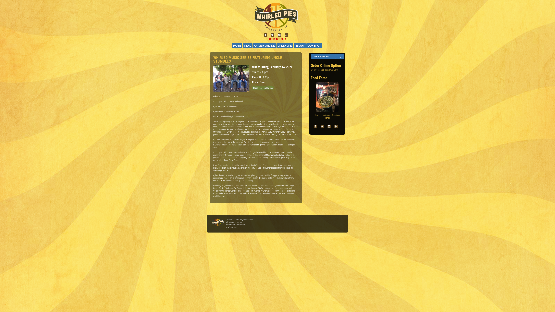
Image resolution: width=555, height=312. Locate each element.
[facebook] (267, 35)
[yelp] (287, 35)
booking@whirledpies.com (235, 225)
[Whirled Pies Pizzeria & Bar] (277, 29)
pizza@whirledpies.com (235, 222)
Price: (256, 82)
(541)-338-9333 (277, 38)
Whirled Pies (217, 222)
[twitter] (273, 35)
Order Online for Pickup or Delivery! (324, 70)
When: (256, 67)
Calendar (285, 46)
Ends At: (257, 77)
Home (237, 46)
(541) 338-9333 (231, 227)
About (300, 46)
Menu (247, 46)
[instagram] (280, 35)
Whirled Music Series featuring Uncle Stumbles (247, 59)
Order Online (264, 46)
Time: (255, 72)
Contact (314, 46)
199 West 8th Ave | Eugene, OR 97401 (239, 219)
